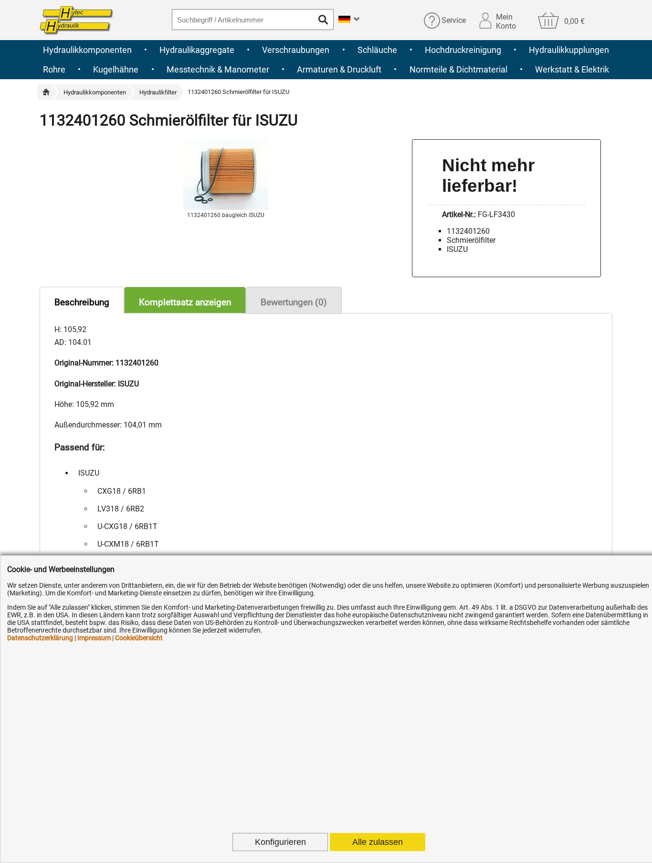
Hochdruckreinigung (463, 50)
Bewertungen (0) (294, 302)
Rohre (54, 69)
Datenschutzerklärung (40, 638)
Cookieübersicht (139, 638)
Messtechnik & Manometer (218, 69)
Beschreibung (81, 302)
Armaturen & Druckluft (339, 69)
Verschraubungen (295, 50)
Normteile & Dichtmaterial (458, 69)
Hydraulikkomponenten (87, 50)
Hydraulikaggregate (196, 50)
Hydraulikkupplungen (569, 50)
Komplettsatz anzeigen (185, 302)
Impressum (94, 638)
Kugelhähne (115, 69)
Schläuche (377, 50)
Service (454, 20)
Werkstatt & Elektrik (572, 69)
